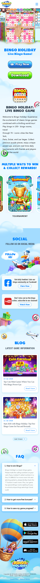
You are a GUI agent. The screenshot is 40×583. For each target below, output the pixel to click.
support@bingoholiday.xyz (22, 576)
